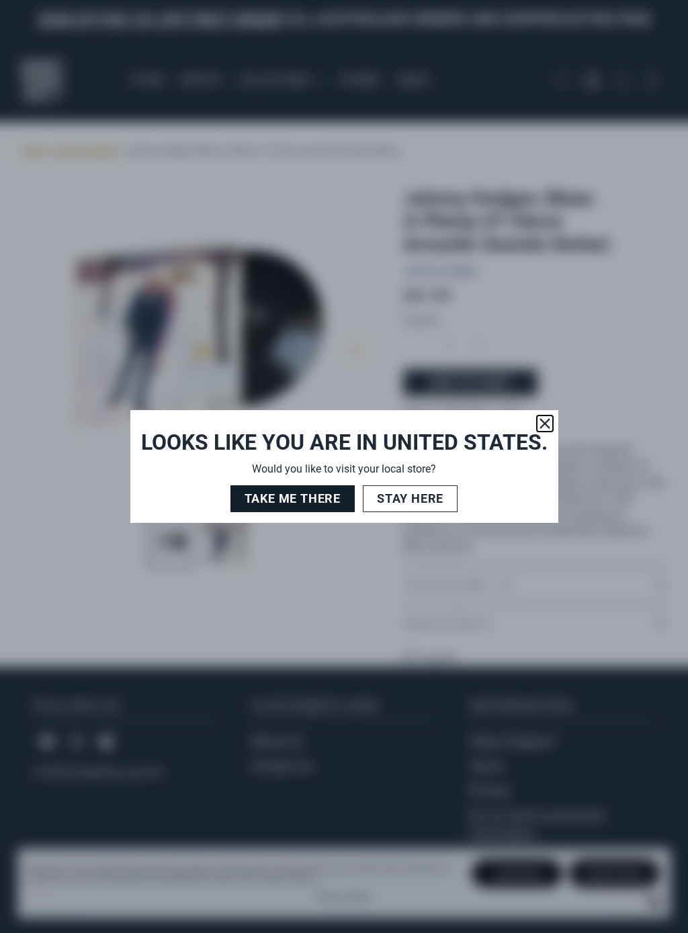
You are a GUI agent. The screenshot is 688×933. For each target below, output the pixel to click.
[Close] (545, 423)
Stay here (410, 498)
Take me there (293, 498)
